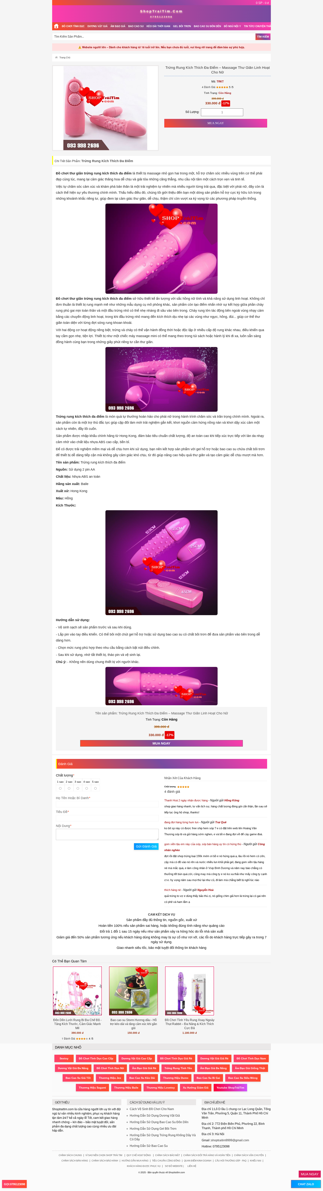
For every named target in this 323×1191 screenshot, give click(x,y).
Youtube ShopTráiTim (230, 1087)
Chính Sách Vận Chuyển (249, 1155)
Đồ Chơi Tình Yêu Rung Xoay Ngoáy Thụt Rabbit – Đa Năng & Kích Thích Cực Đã (189, 1024)
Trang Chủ (64, 57)
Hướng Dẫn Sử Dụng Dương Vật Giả (155, 1115)
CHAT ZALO (306, 1184)
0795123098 (161, 17)
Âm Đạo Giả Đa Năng (213, 1068)
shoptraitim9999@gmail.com (230, 1140)
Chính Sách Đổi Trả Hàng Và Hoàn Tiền (206, 1155)
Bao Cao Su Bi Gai (208, 1077)
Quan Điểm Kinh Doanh (197, 1160)
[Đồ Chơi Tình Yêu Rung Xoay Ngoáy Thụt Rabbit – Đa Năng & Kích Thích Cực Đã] (189, 991)
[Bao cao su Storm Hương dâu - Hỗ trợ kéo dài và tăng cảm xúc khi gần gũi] (133, 991)
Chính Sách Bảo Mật (167, 1155)
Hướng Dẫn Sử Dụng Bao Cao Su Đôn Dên (159, 1122)
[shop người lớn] (56, 26)
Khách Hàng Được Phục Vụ (144, 1166)
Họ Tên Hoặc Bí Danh (72, 798)
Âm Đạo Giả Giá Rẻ (144, 1068)
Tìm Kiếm (263, 36)
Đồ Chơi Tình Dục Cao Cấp (96, 1058)
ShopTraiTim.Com (161, 11)
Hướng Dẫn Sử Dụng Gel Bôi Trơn (153, 1128)
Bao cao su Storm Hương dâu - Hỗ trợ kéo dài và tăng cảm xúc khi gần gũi (133, 1024)
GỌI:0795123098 (14, 1184)
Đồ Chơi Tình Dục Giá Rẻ (176, 1058)
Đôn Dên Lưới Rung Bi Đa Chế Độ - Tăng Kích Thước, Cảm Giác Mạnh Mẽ (77, 1024)
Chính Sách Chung (70, 1155)
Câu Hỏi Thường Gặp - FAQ (230, 1160)
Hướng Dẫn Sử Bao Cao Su (149, 1145)
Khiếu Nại (255, 1160)
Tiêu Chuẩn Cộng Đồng (166, 1160)
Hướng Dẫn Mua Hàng (135, 1160)
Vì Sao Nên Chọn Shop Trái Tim (103, 1155)
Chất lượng (65, 775)
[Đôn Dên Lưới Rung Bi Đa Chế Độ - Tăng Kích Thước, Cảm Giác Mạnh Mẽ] (77, 991)
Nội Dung (63, 826)
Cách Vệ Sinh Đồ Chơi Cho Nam (152, 1109)
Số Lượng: (192, 112)
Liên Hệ (191, 1166)
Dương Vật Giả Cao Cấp (136, 1058)
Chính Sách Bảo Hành (105, 1160)
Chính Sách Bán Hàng (74, 1160)
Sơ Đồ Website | (174, 1166)
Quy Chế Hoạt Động (139, 1155)
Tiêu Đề (61, 812)
